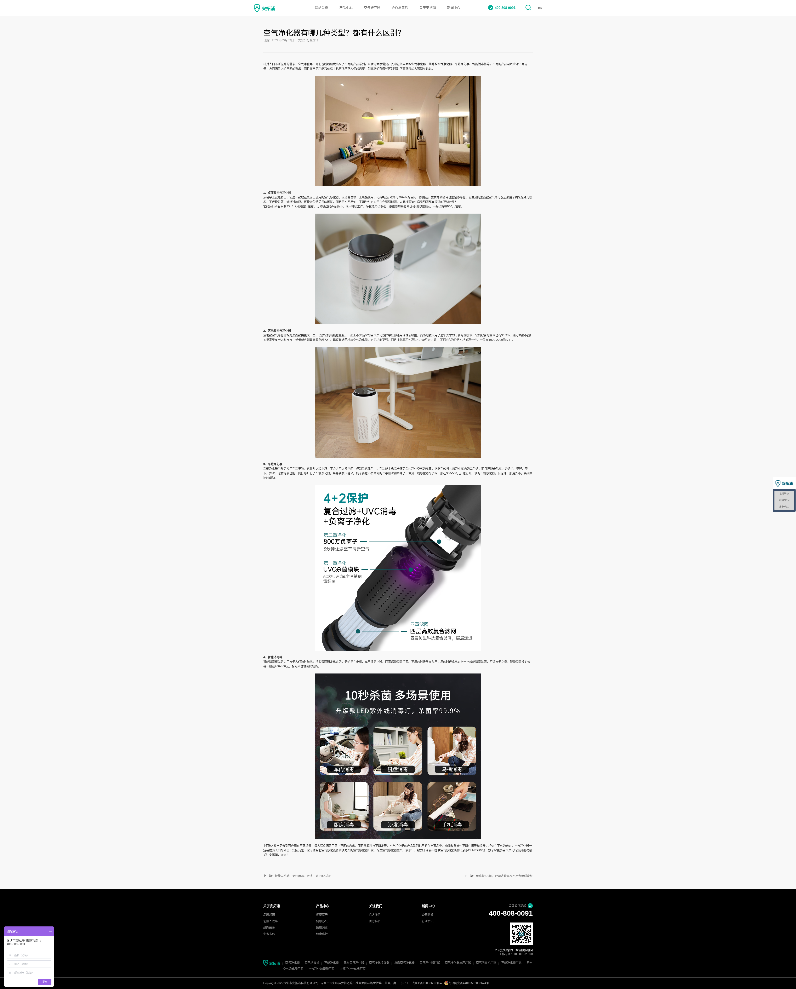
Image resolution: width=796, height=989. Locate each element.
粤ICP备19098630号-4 (427, 983)
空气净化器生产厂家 (458, 962)
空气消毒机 (312, 962)
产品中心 (346, 8)
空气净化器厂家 (430, 962)
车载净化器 (331, 962)
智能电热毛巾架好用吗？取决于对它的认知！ (304, 876)
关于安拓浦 (427, 8)
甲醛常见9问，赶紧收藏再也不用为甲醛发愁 (504, 876)
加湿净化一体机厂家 (353, 969)
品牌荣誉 (269, 927)
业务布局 (269, 934)
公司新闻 (427, 914)
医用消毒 (322, 927)
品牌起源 (269, 914)
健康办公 (322, 921)
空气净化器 (292, 962)
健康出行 (322, 934)
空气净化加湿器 (379, 962)
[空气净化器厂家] (398, 78)
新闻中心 (453, 8)
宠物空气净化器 (354, 962)
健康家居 (322, 914)
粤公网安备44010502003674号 (468, 983)
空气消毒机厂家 (486, 962)
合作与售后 (400, 8)
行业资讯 (312, 40)
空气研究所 (372, 8)
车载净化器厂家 (511, 962)
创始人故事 (270, 921)
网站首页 (321, 8)
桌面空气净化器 (404, 962)
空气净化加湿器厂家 (321, 969)
